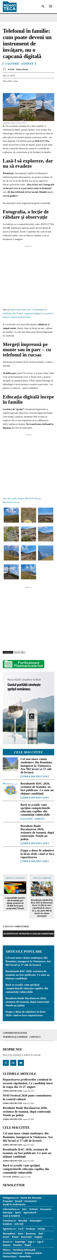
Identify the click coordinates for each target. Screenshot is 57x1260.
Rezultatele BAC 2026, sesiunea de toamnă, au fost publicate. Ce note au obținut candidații (37, 788)
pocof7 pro (19, 652)
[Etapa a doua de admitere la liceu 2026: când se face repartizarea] (10, 856)
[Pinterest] (18, 88)
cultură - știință (32, 819)
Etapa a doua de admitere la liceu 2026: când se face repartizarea (37, 854)
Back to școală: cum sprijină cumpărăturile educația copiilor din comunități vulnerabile (35, 809)
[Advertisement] (28, 276)
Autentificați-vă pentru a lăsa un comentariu (28, 933)
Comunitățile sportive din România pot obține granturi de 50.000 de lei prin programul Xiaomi (15, 903)
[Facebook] (5, 88)
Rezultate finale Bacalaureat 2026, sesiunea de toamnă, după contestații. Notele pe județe (37, 832)
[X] (12, 88)
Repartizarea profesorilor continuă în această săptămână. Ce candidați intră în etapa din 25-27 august (28, 1083)
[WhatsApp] (24, 88)
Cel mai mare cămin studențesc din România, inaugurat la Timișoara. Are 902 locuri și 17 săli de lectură (36, 765)
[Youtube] (21, 1063)
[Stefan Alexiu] (5, 69)
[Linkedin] (31, 88)
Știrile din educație (34, 776)
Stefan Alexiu (22, 69)
